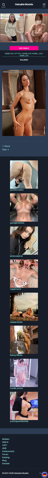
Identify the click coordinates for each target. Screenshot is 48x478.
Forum (5, 454)
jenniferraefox (16, 190)
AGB (4, 448)
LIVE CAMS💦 (24, 48)
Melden (5, 439)
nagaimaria (15, 289)
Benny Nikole (16, 355)
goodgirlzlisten (17, 223)
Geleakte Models (24, 4)
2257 (4, 445)
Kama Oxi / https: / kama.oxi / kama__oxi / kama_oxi (24, 55)
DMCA (5, 442)
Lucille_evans (16, 388)
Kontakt (5, 463)
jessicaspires (16, 256)
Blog (4, 460)
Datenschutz (8, 451)
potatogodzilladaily (19, 421)
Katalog (6, 457)
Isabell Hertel (16, 322)
